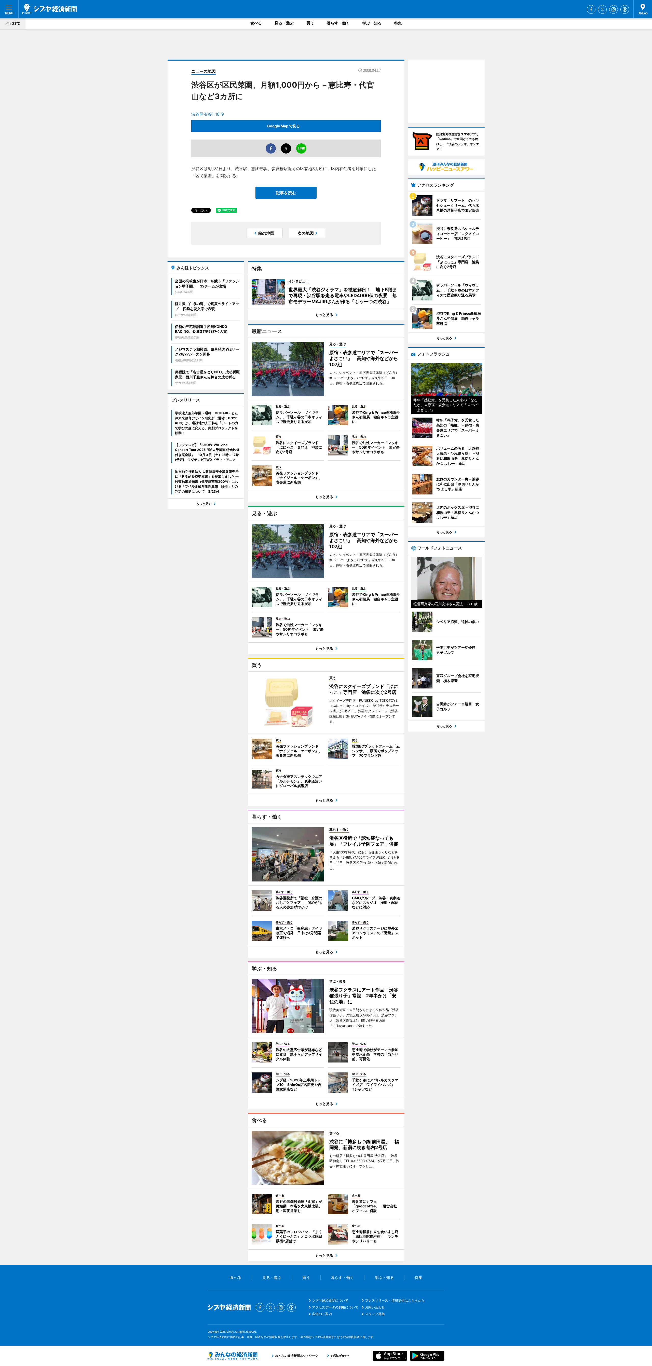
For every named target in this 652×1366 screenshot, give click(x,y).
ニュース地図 (203, 71)
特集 (398, 23)
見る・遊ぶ (284, 23)
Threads (624, 9)
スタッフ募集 (375, 1314)
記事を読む (286, 192)
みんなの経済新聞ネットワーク (232, 1356)
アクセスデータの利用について (335, 1307)
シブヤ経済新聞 (49, 9)
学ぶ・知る (372, 23)
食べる (256, 23)
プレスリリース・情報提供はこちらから (395, 1300)
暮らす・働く (338, 23)
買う (310, 23)
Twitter (602, 9)
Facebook (591, 9)
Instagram (613, 9)
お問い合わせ (375, 1307)
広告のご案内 (322, 1314)
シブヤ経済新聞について (330, 1300)
